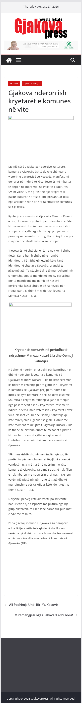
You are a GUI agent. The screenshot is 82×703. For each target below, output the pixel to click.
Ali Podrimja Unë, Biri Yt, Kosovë (33, 604)
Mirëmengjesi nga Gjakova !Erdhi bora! (44, 615)
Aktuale (14, 83)
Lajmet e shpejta (32, 83)
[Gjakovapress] (9, 60)
